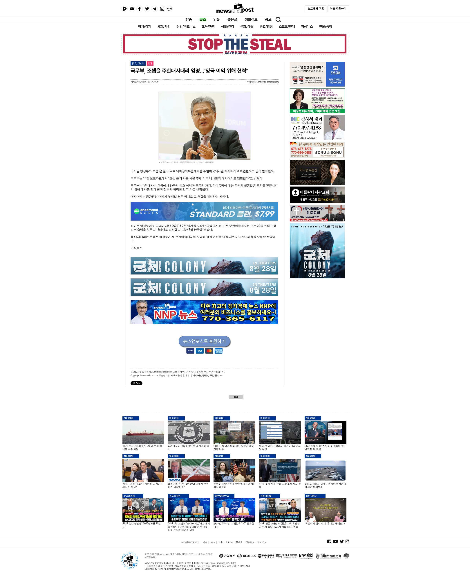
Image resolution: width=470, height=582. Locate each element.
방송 (189, 19)
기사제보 (262, 542)
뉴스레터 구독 (315, 9)
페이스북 (139, 9)
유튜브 (132, 9)
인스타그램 (162, 9)
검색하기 (278, 19)
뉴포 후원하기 (338, 9)
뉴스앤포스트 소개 (190, 542)
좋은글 (232, 19)
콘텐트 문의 (243, 566)
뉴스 (203, 19)
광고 (268, 19)
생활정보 (251, 19)
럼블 (124, 9)
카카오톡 (169, 9)
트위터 (147, 9)
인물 (217, 19)
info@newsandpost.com (268, 81)
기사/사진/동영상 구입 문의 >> (207, 375)
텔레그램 (154, 9)
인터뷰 (229, 542)
